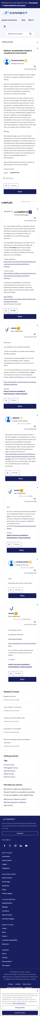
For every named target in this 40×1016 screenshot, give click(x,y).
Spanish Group (9, 178)
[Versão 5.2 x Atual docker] (36, 202)
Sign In (31, 20)
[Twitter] (9, 845)
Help (23, 20)
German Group (9, 777)
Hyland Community (9, 20)
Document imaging (8, 919)
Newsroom (5, 944)
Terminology (6, 882)
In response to (24, 424)
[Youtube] (26, 845)
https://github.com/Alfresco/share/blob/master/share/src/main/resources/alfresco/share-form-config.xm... (20, 264)
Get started (33, 3)
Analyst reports (6, 860)
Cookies (17, 984)
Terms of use (27, 984)
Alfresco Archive (8, 42)
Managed (5, 907)
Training (4, 958)
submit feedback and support (14, 5)
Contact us (20, 833)
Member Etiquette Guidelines (15, 802)
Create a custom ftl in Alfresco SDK (14, 718)
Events (4, 954)
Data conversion (7, 915)
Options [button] (37, 42)
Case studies (6, 856)
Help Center (8, 805)
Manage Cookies (20, 1008)
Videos (4, 890)
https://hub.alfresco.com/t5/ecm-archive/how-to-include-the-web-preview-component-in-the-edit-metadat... (20, 456)
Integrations (6, 868)
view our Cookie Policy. (19, 1003)
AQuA (32, 372)
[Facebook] (4, 845)
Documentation (7, 962)
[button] (6, 185)
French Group (9, 765)
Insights (4, 864)
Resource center (7, 878)
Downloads (5, 886)
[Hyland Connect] (15, 13)
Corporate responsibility (9, 940)
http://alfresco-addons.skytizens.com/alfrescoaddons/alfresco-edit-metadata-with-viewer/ (20, 299)
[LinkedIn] (20, 845)
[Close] (37, 991)
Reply (20, 191)
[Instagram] (15, 845)
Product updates (7, 894)
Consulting (5, 911)
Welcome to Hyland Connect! (15, 799)
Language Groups (14, 172)
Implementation (7, 903)
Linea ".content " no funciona (12, 707)
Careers (4, 928)
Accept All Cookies (20, 1013)
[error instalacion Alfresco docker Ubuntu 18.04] (33, 202)
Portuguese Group (11, 768)
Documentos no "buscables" (12, 729)
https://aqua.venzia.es (15, 639)
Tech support (6, 965)
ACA (14, 514)
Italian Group (9, 774)
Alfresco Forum (9, 721)
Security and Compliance (14, 988)
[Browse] (5, 26)
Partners (4, 936)
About (4, 932)
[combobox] (20, 33)
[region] (20, 1002)
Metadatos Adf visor (10, 696)
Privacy (10, 984)
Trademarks (28, 988)
